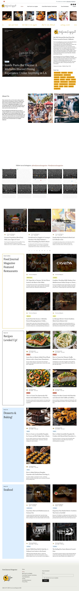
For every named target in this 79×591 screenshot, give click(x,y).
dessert (74, 79)
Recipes (28, 354)
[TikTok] (73, 4)
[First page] (29, 250)
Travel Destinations (64, 84)
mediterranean (72, 81)
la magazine (57, 88)
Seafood (54, 392)
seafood (62, 79)
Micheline (7, 61)
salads (56, 86)
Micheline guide (64, 81)
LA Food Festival (70, 77)
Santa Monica (72, 84)
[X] (75, 4)
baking (56, 84)
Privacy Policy (24, 581)
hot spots (56, 79)
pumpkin (71, 86)
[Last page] (50, 250)
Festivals (63, 77)
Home (23, 571)
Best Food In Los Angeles (27, 573)
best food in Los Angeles (14, 104)
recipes (68, 79)
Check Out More (7, 255)
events (70, 72)
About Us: (6, 96)
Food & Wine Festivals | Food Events (29, 575)
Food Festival (67, 74)
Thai (66, 86)
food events (57, 72)
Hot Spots (55, 277)
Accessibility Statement (26, 580)
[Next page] (47, 250)
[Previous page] (32, 250)
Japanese (57, 81)
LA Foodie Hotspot (58, 74)
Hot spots (64, 72)
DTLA (61, 86)
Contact (23, 578)
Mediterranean (29, 277)
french (54, 316)
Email (43, 573)
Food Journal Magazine (9, 570)
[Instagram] (71, 4)
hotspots (57, 77)
